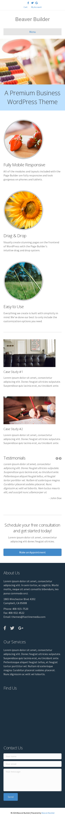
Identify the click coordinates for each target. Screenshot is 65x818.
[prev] (8, 66)
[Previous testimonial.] (57, 458)
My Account (36, 7)
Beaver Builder (48, 813)
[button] (57, 459)
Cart (25, 7)
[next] (56, 66)
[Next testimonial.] (60, 458)
